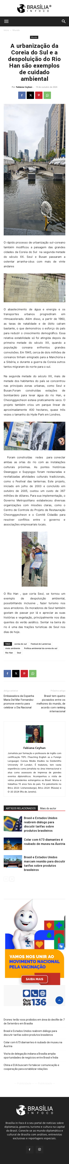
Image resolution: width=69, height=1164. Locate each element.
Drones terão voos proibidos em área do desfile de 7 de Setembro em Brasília (34, 1021)
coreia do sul (20, 643)
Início (6, 30)
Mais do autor (48, 808)
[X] (30, 95)
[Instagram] (39, 1149)
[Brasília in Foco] (34, 8)
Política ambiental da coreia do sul (40, 648)
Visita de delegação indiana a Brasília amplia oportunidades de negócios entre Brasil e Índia (31, 1055)
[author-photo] (34, 742)
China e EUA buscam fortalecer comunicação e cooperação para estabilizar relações (31, 1067)
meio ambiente (12, 648)
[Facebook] (22, 95)
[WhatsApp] (47, 95)
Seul (19, 652)
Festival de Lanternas (41, 643)
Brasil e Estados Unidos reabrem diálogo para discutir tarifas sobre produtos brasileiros (30, 1033)
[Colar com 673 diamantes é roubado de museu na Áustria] (13, 844)
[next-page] (12, 879)
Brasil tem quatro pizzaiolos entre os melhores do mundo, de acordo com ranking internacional (51, 703)
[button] (6, 21)
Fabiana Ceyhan (24, 87)
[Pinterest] (39, 95)
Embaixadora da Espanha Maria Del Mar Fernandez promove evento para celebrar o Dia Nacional (19, 701)
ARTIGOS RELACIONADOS (21, 808)
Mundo (16, 30)
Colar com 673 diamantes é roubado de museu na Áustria (33, 1044)
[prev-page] (6, 879)
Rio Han (9, 652)
